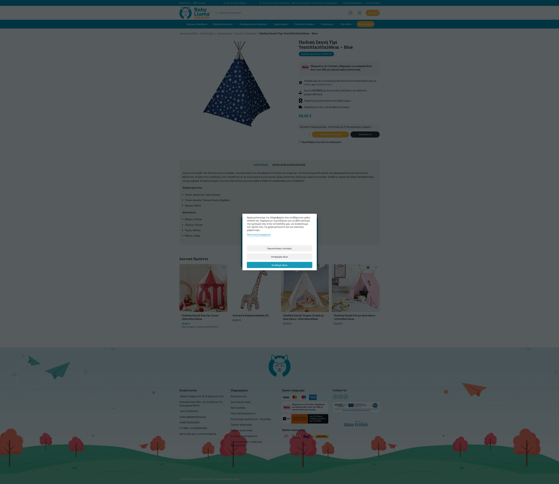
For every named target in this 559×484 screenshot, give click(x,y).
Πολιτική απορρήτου (259, 234)
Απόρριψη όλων (279, 256)
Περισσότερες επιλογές (279, 248)
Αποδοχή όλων (279, 264)
